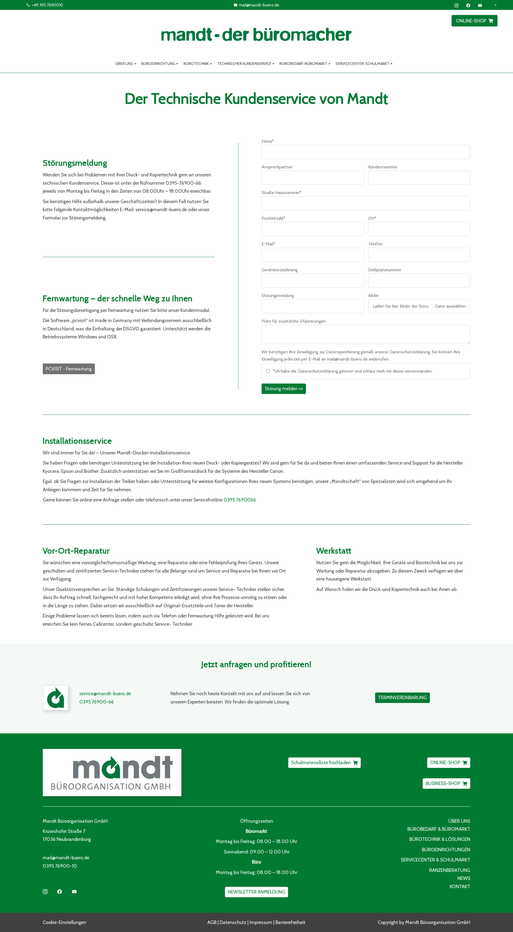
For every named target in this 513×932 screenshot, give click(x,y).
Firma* (268, 141)
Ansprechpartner (277, 166)
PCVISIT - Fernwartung (69, 369)
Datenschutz (233, 922)
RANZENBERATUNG (449, 870)
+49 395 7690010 (47, 4)
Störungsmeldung (278, 295)
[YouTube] (480, 4)
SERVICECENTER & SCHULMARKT (435, 860)
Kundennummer (383, 166)
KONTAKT (460, 886)
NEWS (463, 878)
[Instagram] (456, 4)
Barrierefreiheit (290, 922)
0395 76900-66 (96, 702)
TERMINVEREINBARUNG (402, 697)
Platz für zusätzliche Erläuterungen (294, 321)
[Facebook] (468, 4)
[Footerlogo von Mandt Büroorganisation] (147, 772)
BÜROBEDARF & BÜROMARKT (438, 829)
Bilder (373, 295)
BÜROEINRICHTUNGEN (446, 849)
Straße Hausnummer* (281, 192)
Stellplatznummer (384, 269)
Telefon (375, 243)
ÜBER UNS (459, 821)
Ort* (372, 218)
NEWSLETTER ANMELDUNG (256, 892)
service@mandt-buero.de (105, 693)
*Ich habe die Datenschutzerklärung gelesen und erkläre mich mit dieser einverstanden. (353, 371)
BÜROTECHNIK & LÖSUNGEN (439, 839)
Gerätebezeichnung (280, 269)
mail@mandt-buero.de (259, 4)
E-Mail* (268, 243)
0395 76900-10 (60, 866)
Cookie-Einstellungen (64, 922)
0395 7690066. (240, 499)
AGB (211, 922)
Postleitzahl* (273, 218)
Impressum (261, 922)
